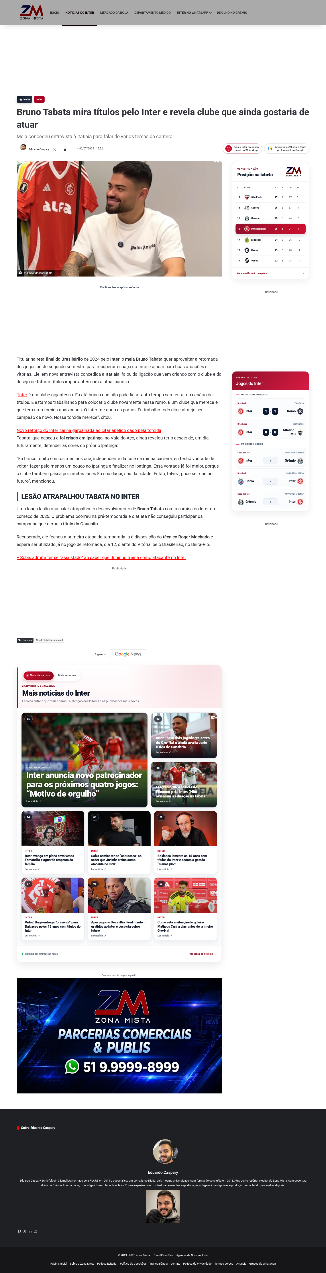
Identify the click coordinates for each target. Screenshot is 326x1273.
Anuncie (241, 1263)
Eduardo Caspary (39, 149)
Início (54, 12)
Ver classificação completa (270, 273)
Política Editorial (107, 1263)
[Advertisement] (163, 58)
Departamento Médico (152, 12)
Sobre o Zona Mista (82, 1263)
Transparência (158, 1263)
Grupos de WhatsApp (262, 1263)
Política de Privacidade (197, 1263)
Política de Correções (133, 1263)
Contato (175, 1263)
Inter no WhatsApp (192, 12)
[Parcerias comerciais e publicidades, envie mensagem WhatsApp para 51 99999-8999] (119, 1035)
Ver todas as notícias (203, 953)
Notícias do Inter (79, 12)
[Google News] (128, 654)
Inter (39, 99)
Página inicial (58, 1263)
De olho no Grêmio (232, 12)
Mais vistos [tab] (40, 675)
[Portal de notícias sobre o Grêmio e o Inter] (32, 12)
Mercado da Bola (114, 12)
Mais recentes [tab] (67, 675)
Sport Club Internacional (49, 640)
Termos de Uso (223, 1263)
